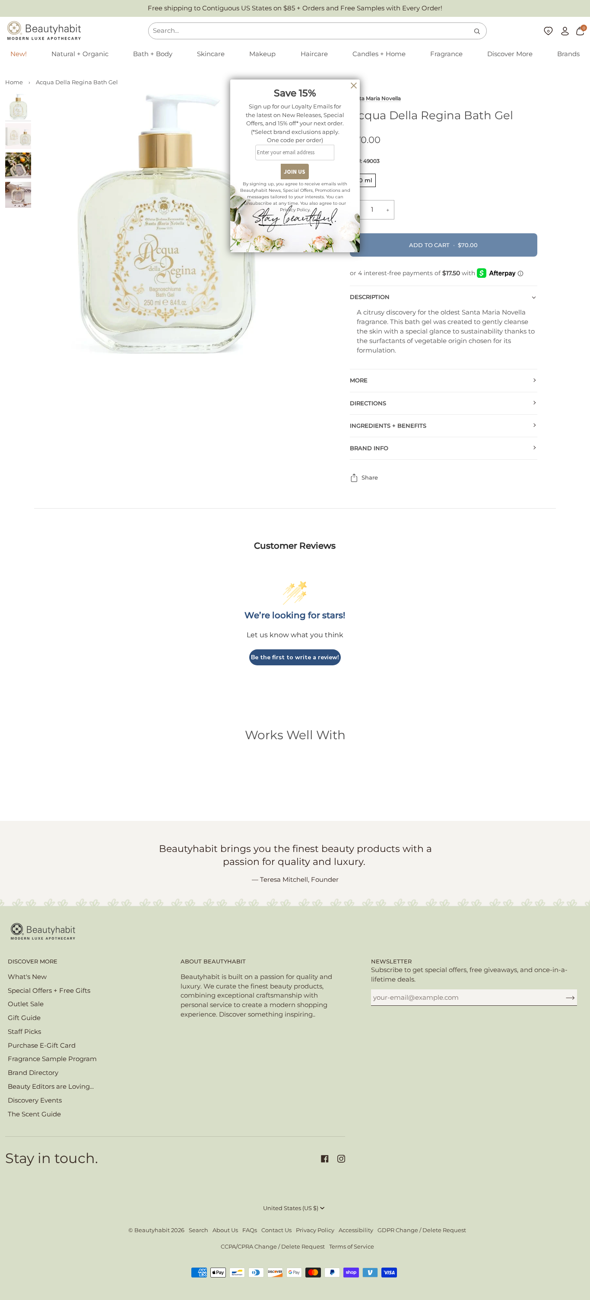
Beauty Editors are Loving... (51, 1086)
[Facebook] (325, 1159)
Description (370, 297)
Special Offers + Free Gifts (49, 991)
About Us (225, 1230)
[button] (80, 54)
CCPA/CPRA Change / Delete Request (273, 1246)
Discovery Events (35, 1100)
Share (370, 477)
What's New (27, 977)
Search (198, 1230)
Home (14, 82)
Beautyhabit (152, 1230)
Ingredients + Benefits (388, 426)
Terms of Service (351, 1246)
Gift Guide (24, 1018)
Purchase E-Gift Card (42, 1045)
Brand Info (369, 448)
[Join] (563, 997)
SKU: (365, 161)
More (359, 380)
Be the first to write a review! (295, 657)
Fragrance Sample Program (52, 1059)
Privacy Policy (315, 1230)
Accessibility (356, 1230)
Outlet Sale (26, 1004)
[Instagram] (341, 1159)
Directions (368, 403)
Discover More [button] (32, 961)
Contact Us (276, 1230)
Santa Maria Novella (375, 98)
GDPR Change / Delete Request (421, 1230)
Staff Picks (24, 1032)
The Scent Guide (34, 1114)
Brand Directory (33, 1073)
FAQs (249, 1230)
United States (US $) (290, 1208)
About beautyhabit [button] (213, 961)
